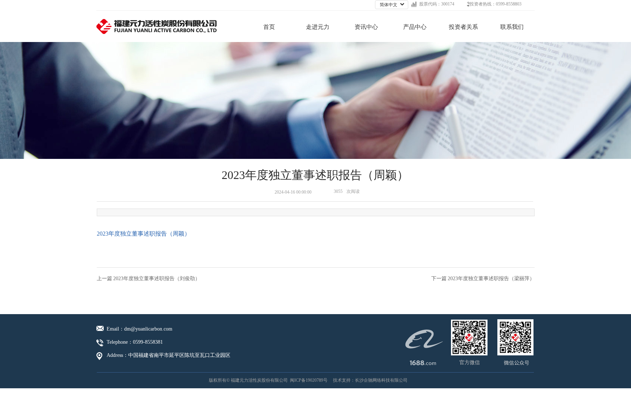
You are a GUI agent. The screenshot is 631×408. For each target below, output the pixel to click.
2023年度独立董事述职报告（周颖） (143, 233)
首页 (269, 27)
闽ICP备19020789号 (309, 380)
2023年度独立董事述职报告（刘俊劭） (156, 278)
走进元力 (317, 27)
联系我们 (512, 27)
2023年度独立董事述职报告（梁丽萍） (491, 278)
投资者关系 (463, 27)
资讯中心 (366, 27)
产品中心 (415, 27)
